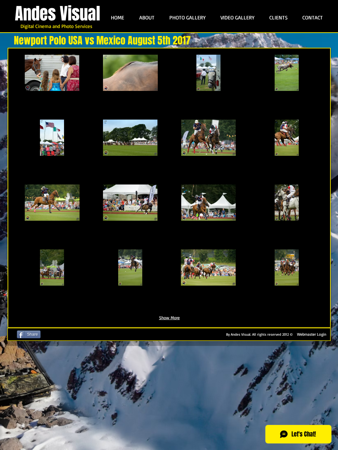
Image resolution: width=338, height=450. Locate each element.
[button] (52, 86)
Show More (169, 317)
